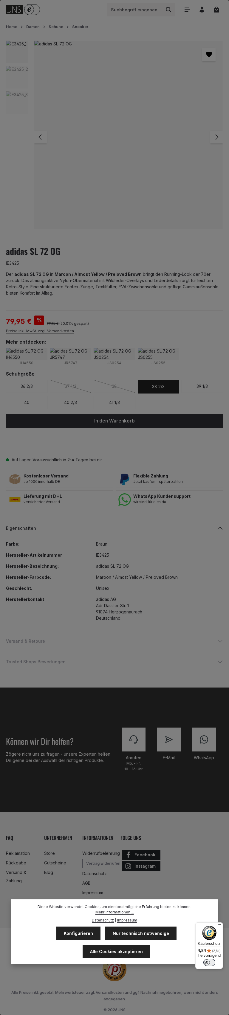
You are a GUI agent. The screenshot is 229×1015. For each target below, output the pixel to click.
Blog (48, 872)
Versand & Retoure (25, 641)
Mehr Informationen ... (114, 912)
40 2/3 (70, 402)
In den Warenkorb (114, 421)
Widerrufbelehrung (101, 853)
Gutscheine (55, 862)
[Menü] (187, 9)
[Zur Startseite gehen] (14, 9)
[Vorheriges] (40, 137)
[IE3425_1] (128, 135)
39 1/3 (202, 386)
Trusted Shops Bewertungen (36, 661)
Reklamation (18, 853)
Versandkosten (110, 992)
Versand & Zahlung (16, 876)
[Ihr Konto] (201, 9)
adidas (21, 274)
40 (27, 402)
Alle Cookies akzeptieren (116, 951)
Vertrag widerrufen (103, 863)
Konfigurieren (78, 933)
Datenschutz (94, 873)
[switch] (209, 962)
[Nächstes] (216, 137)
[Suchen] (168, 9)
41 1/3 (114, 402)
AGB (86, 883)
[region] (114, 137)
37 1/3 (78, 386)
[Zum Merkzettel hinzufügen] (209, 54)
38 (123, 386)
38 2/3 (158, 386)
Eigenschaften (21, 528)
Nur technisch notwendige (141, 933)
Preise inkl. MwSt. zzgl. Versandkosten (40, 331)
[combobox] (135, 9)
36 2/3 (27, 386)
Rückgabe (16, 862)
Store (49, 853)
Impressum (92, 892)
